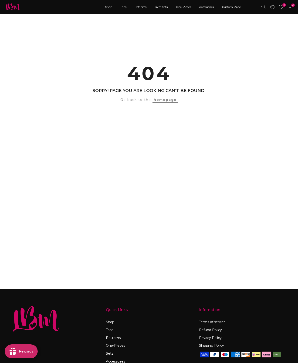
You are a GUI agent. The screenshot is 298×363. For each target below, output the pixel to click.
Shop (108, 7)
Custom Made (231, 7)
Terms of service (212, 322)
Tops (123, 7)
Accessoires (206, 7)
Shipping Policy (211, 345)
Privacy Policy (210, 338)
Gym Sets (161, 7)
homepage (165, 100)
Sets (109, 353)
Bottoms (140, 7)
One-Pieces (183, 7)
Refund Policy (210, 330)
